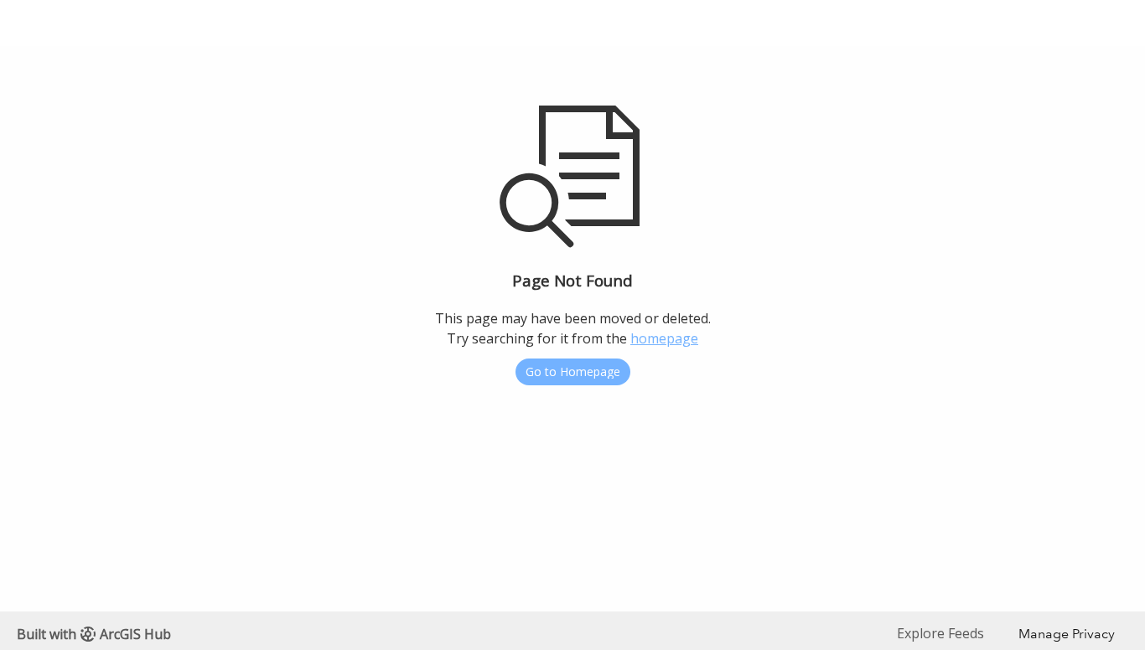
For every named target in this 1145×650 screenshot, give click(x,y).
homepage (664, 338)
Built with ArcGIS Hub (94, 634)
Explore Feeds (940, 633)
